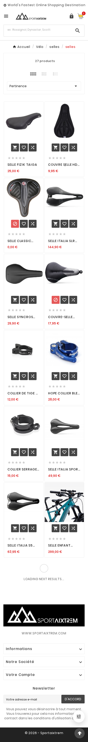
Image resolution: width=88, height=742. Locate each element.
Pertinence (44, 86)
